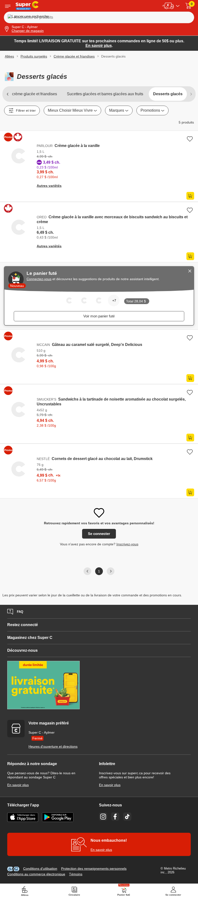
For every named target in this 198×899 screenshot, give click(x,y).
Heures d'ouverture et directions (53, 746)
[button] (188, 6)
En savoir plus (98, 46)
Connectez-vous (39, 279)
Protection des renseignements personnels (94, 868)
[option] (99, 43)
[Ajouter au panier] (190, 196)
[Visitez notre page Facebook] (115, 816)
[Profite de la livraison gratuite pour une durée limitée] (99, 685)
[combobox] (152, 110)
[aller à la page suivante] (191, 94)
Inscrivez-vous (127, 544)
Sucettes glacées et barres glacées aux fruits (105, 94)
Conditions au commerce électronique (36, 874)
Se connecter (99, 534)
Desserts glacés (168, 94)
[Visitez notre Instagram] (103, 816)
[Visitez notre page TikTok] (127, 816)
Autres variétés (49, 186)
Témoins (75, 874)
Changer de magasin (28, 31)
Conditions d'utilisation (40, 868)
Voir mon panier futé (99, 316)
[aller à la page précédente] (7, 94)
